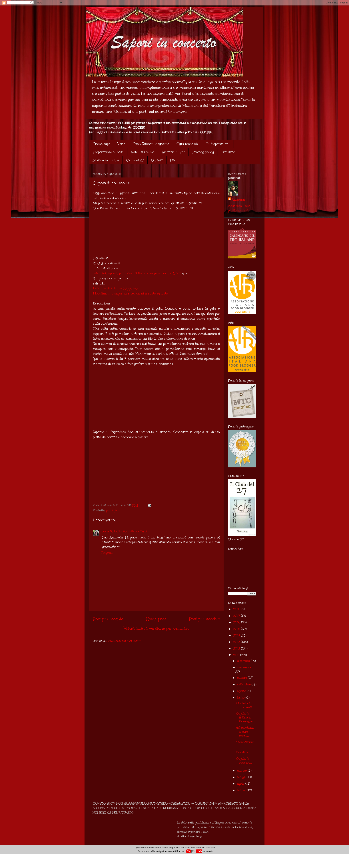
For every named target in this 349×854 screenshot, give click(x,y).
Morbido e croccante (244, 705)
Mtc (173, 160)
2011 (236, 655)
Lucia (105, 531)
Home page (102, 144)
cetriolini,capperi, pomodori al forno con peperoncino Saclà (137, 273)
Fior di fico (243, 752)
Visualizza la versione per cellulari (156, 628)
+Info (199, 851)
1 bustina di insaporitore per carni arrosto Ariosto (130, 293)
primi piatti (113, 510)
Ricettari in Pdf (173, 152)
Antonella (238, 200)
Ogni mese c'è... (187, 144)
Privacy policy (203, 152)
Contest (157, 160)
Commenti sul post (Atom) (124, 641)
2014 (237, 635)
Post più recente (108, 619)
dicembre (244, 661)
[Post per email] (149, 505)
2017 (237, 616)
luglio (241, 697)
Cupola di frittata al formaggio (244, 717)
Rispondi (107, 552)
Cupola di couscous (244, 760)
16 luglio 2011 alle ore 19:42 (128, 531)
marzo (242, 790)
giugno (242, 770)
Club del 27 (135, 160)
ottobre (242, 678)
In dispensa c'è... (218, 144)
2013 (237, 642)
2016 (237, 622)
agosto (242, 691)
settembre (244, 684)
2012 (237, 648)
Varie (121, 144)
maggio (242, 777)
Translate (228, 152)
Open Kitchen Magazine (151, 144)
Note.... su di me (143, 152)
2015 (237, 629)
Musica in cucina (106, 160)
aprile (241, 784)
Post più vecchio (204, 619)
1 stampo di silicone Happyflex (115, 288)
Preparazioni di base (108, 152)
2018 (237, 609)
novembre (244, 667)
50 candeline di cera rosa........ (245, 731)
